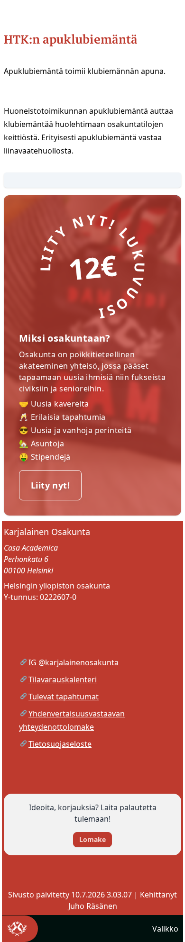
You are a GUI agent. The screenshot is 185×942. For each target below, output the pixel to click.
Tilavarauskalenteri (62, 679)
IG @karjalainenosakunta (73, 662)
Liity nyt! (50, 485)
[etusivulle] (19, 928)
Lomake (92, 839)
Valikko (165, 929)
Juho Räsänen (92, 906)
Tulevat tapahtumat (63, 696)
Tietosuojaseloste (60, 744)
